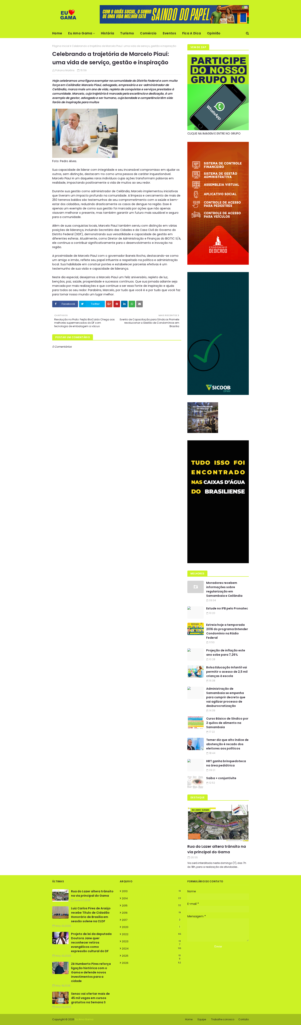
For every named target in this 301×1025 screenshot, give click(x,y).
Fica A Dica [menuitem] (191, 33)
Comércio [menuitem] (148, 33)
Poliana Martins (65, 70)
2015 (151, 905)
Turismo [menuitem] (127, 33)
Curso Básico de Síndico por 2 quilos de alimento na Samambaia (227, 722)
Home (188, 1019)
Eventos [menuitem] (169, 33)
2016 (151, 913)
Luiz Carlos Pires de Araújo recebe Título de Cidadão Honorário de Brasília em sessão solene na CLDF (91, 914)
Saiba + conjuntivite (221, 778)
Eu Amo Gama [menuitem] (80, 33)
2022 (151, 934)
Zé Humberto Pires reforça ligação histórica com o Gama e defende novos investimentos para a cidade (91, 972)
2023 (151, 941)
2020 (151, 927)
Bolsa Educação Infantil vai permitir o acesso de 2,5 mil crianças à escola (227, 671)
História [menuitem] (107, 33)
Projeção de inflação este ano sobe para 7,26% (225, 652)
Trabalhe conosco (222, 1019)
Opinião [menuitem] (213, 33)
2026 (151, 963)
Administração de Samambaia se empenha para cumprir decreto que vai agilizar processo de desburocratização (225, 697)
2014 (151, 898)
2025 (151, 956)
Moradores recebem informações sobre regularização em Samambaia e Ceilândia (224, 589)
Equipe (202, 1019)
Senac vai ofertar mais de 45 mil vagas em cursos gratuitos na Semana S (90, 998)
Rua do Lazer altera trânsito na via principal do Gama (216, 849)
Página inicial (60, 46)
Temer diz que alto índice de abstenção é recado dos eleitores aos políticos (227, 744)
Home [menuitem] (57, 33)
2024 (151, 948)
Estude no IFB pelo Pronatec (227, 608)
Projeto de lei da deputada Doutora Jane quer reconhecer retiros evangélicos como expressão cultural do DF (91, 942)
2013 (151, 891)
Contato (243, 1019)
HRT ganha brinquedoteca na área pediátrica (226, 763)
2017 (151, 920)
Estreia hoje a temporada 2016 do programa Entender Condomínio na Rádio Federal (227, 631)
